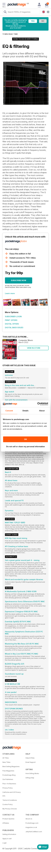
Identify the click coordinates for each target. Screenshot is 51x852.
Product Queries (8, 819)
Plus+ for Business (9, 784)
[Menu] (3, 4)
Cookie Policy (7, 804)
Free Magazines (8, 771)
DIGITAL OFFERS (12, 324)
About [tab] (42, 411)
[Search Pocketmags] (5, 12)
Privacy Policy (7, 788)
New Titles (6, 762)
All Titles (5, 758)
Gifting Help (30, 778)
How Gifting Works (32, 773)
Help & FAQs (30, 758)
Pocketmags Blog (8, 775)
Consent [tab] (9, 411)
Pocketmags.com (32, 823)
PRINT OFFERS (11, 320)
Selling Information (9, 834)
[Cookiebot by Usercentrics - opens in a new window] (37, 403)
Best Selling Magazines (11, 766)
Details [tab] (26, 411)
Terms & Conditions (9, 800)
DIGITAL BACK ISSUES (14, 327)
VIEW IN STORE (33, 348)
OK (25, 439)
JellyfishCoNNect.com (34, 832)
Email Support (31, 762)
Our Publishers (7, 779)
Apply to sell (7, 839)
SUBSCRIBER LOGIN (13, 316)
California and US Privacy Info (11, 794)
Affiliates (5, 823)
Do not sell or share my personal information (25, 446)
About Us (29, 819)
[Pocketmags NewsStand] (16, 4)
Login (4, 843)
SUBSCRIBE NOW (18, 280)
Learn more (10, 293)
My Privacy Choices (9, 809)
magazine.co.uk (31, 827)
